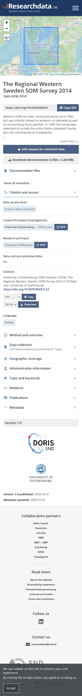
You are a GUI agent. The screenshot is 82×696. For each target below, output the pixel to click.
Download (30, 304)
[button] (7, 23)
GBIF (45, 542)
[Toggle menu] (75, 8)
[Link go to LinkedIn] (41, 621)
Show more (68, 141)
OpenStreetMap (58, 74)
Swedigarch (41, 557)
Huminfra (41, 528)
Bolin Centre (41, 523)
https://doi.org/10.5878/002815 (24, 289)
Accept (11, 688)
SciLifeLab (41, 547)
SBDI (37, 542)
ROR (62, 227)
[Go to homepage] (29, 8)
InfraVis (41, 533)
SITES (41, 552)
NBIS (41, 537)
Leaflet (40, 74)
